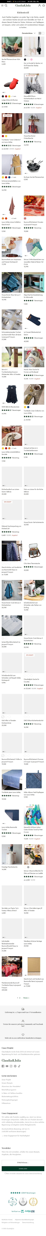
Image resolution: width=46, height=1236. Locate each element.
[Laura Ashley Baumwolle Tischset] (12, 815)
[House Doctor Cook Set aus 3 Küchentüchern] (34, 625)
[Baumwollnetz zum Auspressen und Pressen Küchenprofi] (12, 247)
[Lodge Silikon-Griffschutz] (12, 83)
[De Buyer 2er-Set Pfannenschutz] (34, 164)
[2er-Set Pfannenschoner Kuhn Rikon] (12, 47)
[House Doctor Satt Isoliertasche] (34, 510)
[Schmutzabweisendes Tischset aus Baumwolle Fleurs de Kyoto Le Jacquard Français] (12, 319)
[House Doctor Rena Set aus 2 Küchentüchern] (12, 282)
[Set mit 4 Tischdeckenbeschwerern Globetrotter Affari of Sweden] (12, 357)
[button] (6, 103)
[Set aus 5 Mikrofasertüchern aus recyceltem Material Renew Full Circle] (34, 247)
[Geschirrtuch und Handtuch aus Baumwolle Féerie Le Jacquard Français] (34, 966)
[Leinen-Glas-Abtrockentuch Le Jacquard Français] (12, 625)
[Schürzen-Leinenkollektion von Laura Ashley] (12, 164)
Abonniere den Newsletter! (11, 1086)
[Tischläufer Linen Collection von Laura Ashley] (34, 394)
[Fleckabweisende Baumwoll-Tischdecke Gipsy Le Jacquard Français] (12, 966)
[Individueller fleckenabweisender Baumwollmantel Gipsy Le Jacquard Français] (12, 928)
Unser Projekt (6, 1080)
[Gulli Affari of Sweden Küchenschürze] (12, 704)
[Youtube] (7, 1066)
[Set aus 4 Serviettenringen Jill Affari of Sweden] (34, 895)
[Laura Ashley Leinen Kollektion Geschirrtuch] (12, 206)
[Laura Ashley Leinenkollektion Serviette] (12, 435)
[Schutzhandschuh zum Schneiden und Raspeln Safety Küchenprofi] (12, 663)
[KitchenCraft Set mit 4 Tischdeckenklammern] (34, 435)
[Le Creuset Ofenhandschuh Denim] (34, 319)
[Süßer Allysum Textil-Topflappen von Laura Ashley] (34, 780)
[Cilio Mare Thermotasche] (34, 551)
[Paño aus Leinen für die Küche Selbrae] (34, 477)
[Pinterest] (15, 1066)
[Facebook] (3, 1066)
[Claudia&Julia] (23, 5)
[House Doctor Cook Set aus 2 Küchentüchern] (12, 590)
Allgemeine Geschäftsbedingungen (24, 1220)
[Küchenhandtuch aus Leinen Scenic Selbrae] (12, 477)
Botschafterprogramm (9, 1090)
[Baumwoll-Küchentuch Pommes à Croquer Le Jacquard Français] (34, 743)
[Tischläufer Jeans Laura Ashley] (12, 780)
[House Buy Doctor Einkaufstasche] (34, 123)
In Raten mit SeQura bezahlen (12, 1093)
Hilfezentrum (6, 1103)
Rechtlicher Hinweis (7, 1220)
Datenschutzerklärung (35, 1174)
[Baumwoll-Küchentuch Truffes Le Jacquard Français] (12, 743)
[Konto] (39, 5)
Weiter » (26, 998)
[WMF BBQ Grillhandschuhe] (12, 394)
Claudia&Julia (10, 1229)
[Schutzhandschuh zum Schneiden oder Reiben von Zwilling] (34, 590)
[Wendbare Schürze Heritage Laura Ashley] (34, 928)
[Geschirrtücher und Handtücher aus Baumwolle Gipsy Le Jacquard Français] (12, 551)
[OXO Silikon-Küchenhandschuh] (34, 704)
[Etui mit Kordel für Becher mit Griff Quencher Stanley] (34, 47)
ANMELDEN (23, 1169)
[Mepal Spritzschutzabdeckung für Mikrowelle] (34, 282)
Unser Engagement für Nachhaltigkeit (16, 1135)
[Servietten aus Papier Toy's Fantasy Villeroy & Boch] (12, 895)
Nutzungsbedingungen (10, 1100)
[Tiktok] (19, 1066)
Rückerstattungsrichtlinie (10, 1096)
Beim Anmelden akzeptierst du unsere (24, 1174)
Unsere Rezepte (7, 1083)
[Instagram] (11, 1066)
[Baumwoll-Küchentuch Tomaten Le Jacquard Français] (34, 206)
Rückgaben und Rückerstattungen (11, 1222)
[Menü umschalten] (2, 5)
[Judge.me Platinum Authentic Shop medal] (33, 1201)
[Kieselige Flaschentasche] (12, 854)
